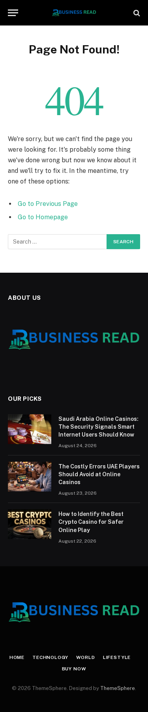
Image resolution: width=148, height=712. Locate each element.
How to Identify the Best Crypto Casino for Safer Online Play (91, 522)
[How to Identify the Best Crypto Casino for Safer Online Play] (29, 524)
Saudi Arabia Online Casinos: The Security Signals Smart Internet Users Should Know (98, 427)
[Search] (136, 13)
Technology (50, 657)
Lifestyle (117, 657)
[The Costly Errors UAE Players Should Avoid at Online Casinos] (29, 477)
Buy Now (74, 669)
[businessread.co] (74, 13)
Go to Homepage (43, 217)
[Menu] (13, 13)
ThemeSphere (117, 688)
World (85, 657)
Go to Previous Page (48, 203)
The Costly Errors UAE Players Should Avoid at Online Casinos (99, 474)
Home (16, 657)
